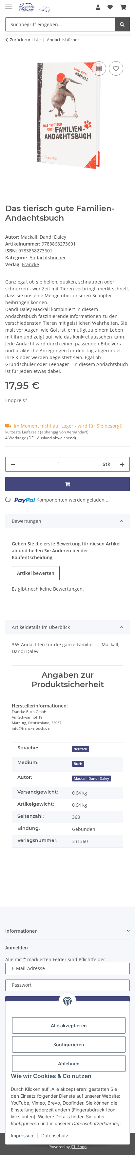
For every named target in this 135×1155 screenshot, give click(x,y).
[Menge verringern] (13, 464)
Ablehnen (69, 1063)
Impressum (22, 1135)
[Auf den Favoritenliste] (116, 68)
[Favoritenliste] (110, 7)
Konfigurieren (68, 1044)
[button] (98, 7)
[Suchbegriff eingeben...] (122, 24)
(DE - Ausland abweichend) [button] (51, 438)
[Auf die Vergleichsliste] (99, 68)
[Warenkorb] (123, 7)
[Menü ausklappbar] (8, 4)
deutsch (80, 749)
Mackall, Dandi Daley (91, 778)
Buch (78, 763)
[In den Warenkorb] (67, 484)
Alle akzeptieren (69, 1025)
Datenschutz (54, 1135)
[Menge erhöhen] (122, 464)
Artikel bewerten (35, 573)
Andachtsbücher (47, 257)
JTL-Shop (79, 1146)
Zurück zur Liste (25, 40)
